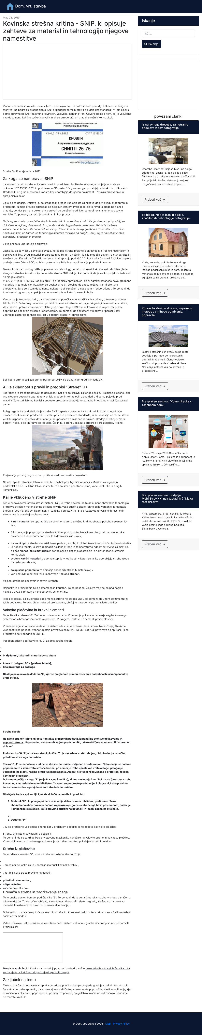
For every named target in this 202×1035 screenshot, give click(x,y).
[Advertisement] (67, 71)
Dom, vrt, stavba (30, 6)
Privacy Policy (121, 1023)
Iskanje (153, 44)
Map (108, 1023)
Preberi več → (154, 199)
